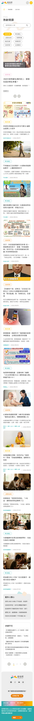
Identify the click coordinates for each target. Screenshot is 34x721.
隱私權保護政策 (7, 713)
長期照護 (19, 38)
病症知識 (7, 41)
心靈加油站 (8, 38)
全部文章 (7, 34)
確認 (14, 717)
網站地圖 (5, 703)
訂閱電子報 (15, 696)
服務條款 (12, 703)
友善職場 (18, 45)
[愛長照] (6, 2)
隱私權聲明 (20, 703)
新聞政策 (18, 41)
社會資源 (7, 45)
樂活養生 (18, 34)
